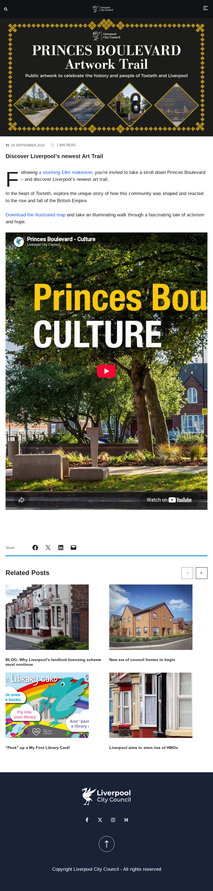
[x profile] (100, 819)
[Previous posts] (187, 573)
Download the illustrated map (35, 214)
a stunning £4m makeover (64, 172)
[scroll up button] (107, 844)
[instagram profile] (113, 819)
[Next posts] (201, 573)
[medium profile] (126, 819)
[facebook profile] (87, 819)
